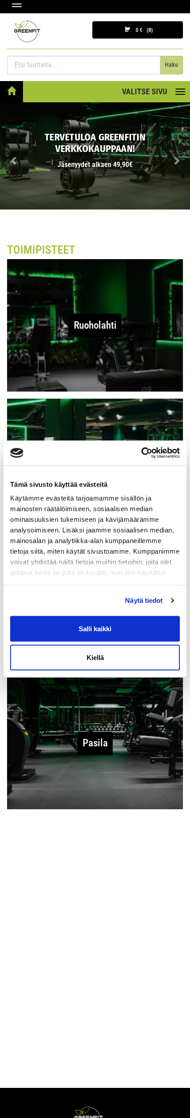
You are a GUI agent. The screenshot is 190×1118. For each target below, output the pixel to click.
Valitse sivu (144, 91)
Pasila (95, 743)
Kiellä (95, 657)
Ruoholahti (95, 325)
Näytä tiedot (144, 600)
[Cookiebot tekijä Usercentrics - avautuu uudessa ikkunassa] (141, 453)
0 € (142, 30)
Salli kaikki (95, 628)
